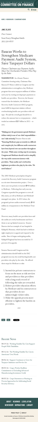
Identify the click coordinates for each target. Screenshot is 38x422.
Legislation (26, 401)
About (8, 401)
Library (30, 405)
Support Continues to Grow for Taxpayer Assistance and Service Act (16, 361)
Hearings (16, 401)
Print (3, 320)
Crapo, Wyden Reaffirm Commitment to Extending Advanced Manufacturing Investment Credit (15, 370)
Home (3, 19)
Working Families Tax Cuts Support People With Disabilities (18, 345)
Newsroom (9, 405)
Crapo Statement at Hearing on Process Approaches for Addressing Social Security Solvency (16, 381)
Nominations (20, 405)
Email (8, 320)
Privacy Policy (15, 413)
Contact (24, 413)
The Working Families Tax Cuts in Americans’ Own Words (17, 353)
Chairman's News (20, 19)
